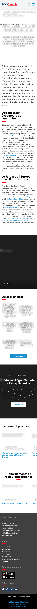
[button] (29, 4)
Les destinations (7, 547)
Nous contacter (7, 535)
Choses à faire (6, 549)
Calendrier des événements (11, 559)
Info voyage (6, 554)
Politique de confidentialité (18, 602)
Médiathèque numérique (10, 533)
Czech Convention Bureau (11, 530)
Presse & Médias (7, 528)
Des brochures (6, 556)
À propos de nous (8, 523)
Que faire (8, 11)
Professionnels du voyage (10, 525)
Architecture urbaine (10, 13)
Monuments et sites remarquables (24, 11)
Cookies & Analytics (18, 604)
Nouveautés (6, 552)
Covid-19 (5, 561)
